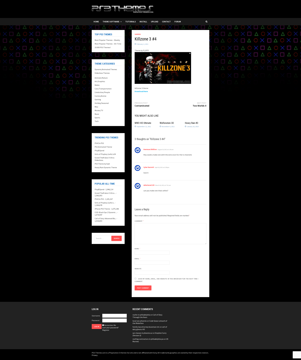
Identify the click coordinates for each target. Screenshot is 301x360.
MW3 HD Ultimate (143, 123)
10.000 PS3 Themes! (103, 47)
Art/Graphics (100, 81)
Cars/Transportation (103, 88)
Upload (154, 21)
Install (143, 21)
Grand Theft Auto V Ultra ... (105, 193)
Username (96, 316)
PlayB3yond (99, 150)
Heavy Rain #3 (191, 123)
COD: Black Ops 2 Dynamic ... (106, 212)
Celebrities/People (102, 92)
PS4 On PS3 (99, 143)
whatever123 (148, 185)
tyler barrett (148, 167)
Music (97, 114)
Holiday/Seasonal (102, 103)
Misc (96, 107)
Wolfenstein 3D (167, 123)
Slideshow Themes (102, 73)
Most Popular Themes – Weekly (107, 40)
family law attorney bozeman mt (146, 327)
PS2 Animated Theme (103, 147)
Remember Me (110, 325)
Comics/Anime (100, 96)
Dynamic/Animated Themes (106, 69)
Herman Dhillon (150, 149)
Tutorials (130, 21)
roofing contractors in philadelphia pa (148, 339)
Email (138, 259)
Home (96, 21)
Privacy (94, 355)
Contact (166, 21)
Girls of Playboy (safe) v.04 (105, 154)
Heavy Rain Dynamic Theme (106, 167)
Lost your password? (110, 327)
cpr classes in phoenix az (142, 333)
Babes (97, 85)
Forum (177, 21)
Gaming (138, 34)
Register (105, 330)
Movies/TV (99, 110)
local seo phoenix (140, 321)
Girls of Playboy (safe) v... (105, 203)
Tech (97, 121)
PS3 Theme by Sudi (102, 164)
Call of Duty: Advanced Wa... (105, 218)
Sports (97, 117)
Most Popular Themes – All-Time (108, 44)
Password (95, 320)
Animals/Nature (101, 78)
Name (137, 249)
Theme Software (111, 21)
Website (138, 269)
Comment (139, 221)
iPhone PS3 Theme (102, 209)
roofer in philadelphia (141, 315)
